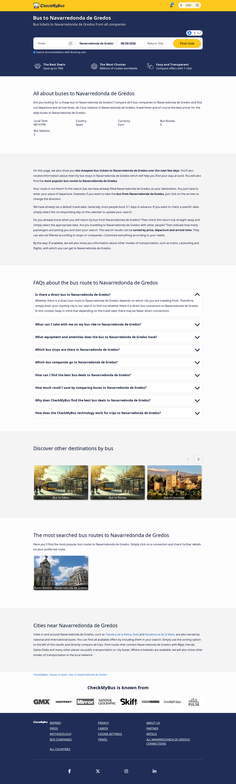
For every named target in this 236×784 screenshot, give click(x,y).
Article (151, 734)
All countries (60, 749)
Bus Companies (61, 739)
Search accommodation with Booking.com (61, 52)
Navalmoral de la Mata (159, 634)
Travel (102, 739)
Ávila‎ (136, 634)
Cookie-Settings (110, 734)
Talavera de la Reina (118, 634)
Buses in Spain (58, 674)
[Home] (49, 6)
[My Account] (171, 5)
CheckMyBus (40, 674)
